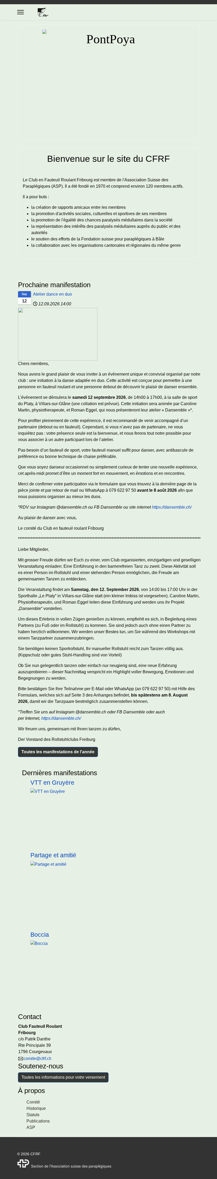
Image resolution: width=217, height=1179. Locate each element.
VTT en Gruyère (52, 782)
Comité (33, 1102)
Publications (38, 1121)
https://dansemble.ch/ (172, 507)
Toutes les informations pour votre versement (63, 1077)
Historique (36, 1108)
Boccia (39, 934)
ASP (30, 1127)
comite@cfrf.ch (37, 1058)
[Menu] (20, 12)
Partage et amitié (53, 855)
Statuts (32, 1114)
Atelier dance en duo (52, 294)
